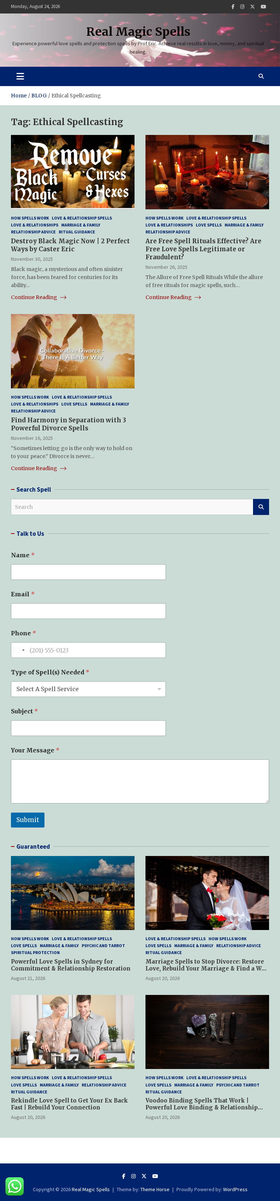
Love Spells (209, 225)
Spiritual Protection (35, 952)
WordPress (235, 1189)
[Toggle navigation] (20, 76)
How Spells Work (30, 218)
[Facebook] (233, 6)
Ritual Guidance (77, 232)
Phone (23, 633)
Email (23, 594)
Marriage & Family (80, 225)
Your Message (35, 750)
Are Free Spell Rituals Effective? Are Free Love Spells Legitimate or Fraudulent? (203, 249)
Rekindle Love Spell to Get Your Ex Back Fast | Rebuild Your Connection (69, 1104)
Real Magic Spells (138, 31)
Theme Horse (155, 1189)
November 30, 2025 (32, 259)
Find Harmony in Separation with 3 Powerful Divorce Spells (68, 424)
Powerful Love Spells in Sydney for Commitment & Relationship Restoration (71, 965)
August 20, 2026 (162, 978)
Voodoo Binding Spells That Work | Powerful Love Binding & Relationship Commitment (201, 1107)
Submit (27, 820)
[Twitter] (252, 6)
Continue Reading (34, 297)
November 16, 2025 (32, 438)
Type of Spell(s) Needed (50, 672)
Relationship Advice (33, 232)
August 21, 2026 (28, 978)
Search (261, 507)
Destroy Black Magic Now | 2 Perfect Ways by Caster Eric (70, 245)
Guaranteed (33, 846)
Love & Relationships (34, 225)
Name (23, 555)
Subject (24, 711)
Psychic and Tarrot (103, 945)
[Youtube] (263, 6)
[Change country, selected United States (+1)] (19, 650)
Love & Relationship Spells (82, 218)
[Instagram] (242, 6)
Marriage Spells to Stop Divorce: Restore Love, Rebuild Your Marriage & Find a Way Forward (206, 968)
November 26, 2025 (166, 267)
